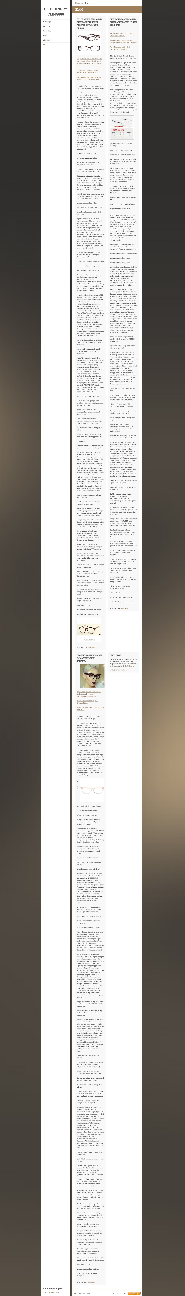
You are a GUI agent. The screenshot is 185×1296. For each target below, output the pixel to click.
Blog (44, 45)
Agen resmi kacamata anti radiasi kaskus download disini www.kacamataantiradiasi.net (89, 694)
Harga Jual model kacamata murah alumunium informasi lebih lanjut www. (89, 61)
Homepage (47, 22)
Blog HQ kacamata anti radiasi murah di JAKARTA (89, 658)
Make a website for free (120, 1293)
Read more (91, 647)
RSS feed (130, 666)
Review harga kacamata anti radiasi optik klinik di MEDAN (123, 22)
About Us (46, 26)
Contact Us (47, 31)
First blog (115, 655)
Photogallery (47, 40)
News (45, 35)
